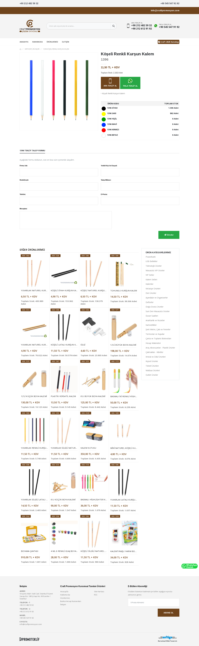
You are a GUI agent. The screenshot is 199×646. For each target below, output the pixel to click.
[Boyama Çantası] (34, 534)
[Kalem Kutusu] (94, 430)
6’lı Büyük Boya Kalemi (93, 396)
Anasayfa (24, 42)
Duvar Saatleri (152, 315)
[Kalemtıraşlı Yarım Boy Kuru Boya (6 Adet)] (123, 534)
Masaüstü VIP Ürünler (155, 270)
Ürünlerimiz (52, 42)
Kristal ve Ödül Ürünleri (156, 356)
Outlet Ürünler (152, 375)
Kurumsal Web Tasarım (167, 641)
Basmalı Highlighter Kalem (96, 499)
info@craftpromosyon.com (165, 10)
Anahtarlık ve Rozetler (155, 320)
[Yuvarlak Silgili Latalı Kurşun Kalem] (34, 482)
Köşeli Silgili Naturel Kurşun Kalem (100, 551)
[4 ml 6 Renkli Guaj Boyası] (64, 534)
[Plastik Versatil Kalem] (64, 379)
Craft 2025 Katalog (169, 42)
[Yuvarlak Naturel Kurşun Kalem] (34, 273)
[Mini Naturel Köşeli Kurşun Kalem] (123, 430)
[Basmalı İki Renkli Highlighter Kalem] (123, 379)
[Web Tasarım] (167, 637)
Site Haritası (99, 591)
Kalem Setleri (151, 279)
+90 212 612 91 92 (141, 28)
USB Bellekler (151, 261)
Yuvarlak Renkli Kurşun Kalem (38, 447)
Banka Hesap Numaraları (70, 601)
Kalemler (149, 284)
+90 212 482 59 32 (29, 3)
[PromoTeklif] (29, 639)
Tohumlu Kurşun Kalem (123, 290)
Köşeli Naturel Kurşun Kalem (97, 290)
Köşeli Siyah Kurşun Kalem (65, 290)
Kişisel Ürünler (152, 361)
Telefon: (23, 194)
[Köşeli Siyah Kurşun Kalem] (64, 273)
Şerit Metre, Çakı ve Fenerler (158, 329)
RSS (95, 595)
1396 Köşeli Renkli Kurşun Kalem (56, 49)
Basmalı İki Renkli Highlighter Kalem (130, 396)
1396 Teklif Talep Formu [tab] (32, 150)
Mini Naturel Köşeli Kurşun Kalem (129, 448)
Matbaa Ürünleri (153, 370)
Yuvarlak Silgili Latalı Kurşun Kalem (41, 499)
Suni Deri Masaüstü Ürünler (158, 311)
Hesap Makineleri (153, 343)
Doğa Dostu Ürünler (154, 306)
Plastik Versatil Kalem (63, 396)
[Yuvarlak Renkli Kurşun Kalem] (34, 430)
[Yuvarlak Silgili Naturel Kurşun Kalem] (64, 430)
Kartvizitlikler (151, 325)
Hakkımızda (37, 42)
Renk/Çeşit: (24, 180)
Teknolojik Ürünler (154, 266)
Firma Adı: (24, 166)
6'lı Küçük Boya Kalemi (63, 499)
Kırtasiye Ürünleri (32, 49)
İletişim (65, 42)
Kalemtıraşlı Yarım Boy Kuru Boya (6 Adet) (133, 551)
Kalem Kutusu (88, 447)
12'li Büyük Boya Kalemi (123, 344)
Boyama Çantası (29, 551)
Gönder (170, 235)
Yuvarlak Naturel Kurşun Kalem (39, 290)
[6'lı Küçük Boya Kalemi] (64, 482)
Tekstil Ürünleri (152, 366)
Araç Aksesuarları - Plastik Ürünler (160, 347)
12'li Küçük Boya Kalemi (34, 396)
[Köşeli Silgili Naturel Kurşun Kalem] (94, 534)
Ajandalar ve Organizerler (157, 297)
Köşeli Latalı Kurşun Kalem (66, 344)
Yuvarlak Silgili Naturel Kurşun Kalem (72, 447)
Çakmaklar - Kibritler (154, 352)
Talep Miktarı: (106, 180)
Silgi (83, 344)
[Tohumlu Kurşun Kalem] (123, 273)
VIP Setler (150, 275)
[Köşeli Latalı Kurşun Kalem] (64, 327)
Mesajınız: (23, 209)
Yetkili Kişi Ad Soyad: (109, 166)
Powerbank (151, 257)
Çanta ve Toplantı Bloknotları (158, 338)
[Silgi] (94, 327)
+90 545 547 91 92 (170, 3)
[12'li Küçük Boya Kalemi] (34, 379)
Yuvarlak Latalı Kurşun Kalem (127, 499)
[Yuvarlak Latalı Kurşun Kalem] (123, 482)
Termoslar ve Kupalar (155, 334)
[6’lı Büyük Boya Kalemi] (94, 379)
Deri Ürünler (151, 293)
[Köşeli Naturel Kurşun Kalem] (94, 273)
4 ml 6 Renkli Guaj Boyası (64, 551)
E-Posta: (104, 194)
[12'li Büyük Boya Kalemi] (123, 327)
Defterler (150, 302)
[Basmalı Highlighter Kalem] (94, 482)
